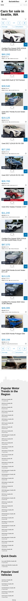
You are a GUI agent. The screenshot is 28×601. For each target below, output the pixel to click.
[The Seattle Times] (14, 1)
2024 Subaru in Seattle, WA (7, 463)
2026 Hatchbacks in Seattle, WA (8, 526)
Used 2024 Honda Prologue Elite (13, 333)
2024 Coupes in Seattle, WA (7, 530)
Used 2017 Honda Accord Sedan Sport (13, 112)
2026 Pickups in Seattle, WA (8, 534)
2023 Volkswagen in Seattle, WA (8, 471)
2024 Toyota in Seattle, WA (7, 412)
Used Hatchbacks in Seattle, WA (8, 588)
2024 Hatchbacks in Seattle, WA (8, 514)
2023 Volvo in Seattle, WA (7, 495)
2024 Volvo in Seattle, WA (7, 502)
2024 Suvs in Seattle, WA (7, 404)
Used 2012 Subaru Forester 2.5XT (14, 207)
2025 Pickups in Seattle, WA (8, 510)
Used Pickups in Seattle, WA (8, 592)
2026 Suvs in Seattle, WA (7, 428)
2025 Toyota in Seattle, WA (7, 416)
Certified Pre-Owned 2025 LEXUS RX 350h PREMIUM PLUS (14, 49)
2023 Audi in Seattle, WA (7, 459)
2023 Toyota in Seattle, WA (7, 455)
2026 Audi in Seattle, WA (7, 550)
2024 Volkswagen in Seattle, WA (8, 491)
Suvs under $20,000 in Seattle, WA (9, 562)
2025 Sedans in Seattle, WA (7, 451)
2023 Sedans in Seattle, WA (7, 467)
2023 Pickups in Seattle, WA (8, 518)
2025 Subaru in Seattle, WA (7, 447)
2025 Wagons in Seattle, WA (8, 522)
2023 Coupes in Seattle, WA (7, 542)
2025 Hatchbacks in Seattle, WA (8, 499)
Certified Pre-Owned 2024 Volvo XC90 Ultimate (13, 302)
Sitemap (14, 600)
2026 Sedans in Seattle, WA (7, 483)
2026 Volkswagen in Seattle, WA (8, 538)
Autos (2, 5)
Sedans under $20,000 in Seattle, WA (9, 566)
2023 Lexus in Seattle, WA (7, 431)
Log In (21, 5)
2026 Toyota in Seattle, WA (7, 424)
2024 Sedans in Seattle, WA (7, 420)
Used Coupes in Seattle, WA (7, 596)
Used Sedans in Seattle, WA (7, 584)
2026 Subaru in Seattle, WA (7, 546)
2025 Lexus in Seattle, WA (7, 443)
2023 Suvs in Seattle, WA (7, 408)
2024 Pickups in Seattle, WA (8, 479)
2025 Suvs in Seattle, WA (7, 400)
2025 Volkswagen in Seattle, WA (8, 435)
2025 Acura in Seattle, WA (7, 487)
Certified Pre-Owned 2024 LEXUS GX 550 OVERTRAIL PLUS (14, 239)
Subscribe (25, 5)
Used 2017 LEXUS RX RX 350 (13, 143)
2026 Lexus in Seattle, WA (7, 506)
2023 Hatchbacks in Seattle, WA (8, 475)
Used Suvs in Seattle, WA (7, 580)
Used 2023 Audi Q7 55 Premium (13, 80)
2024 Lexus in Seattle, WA (7, 439)
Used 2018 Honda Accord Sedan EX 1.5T (13, 271)
